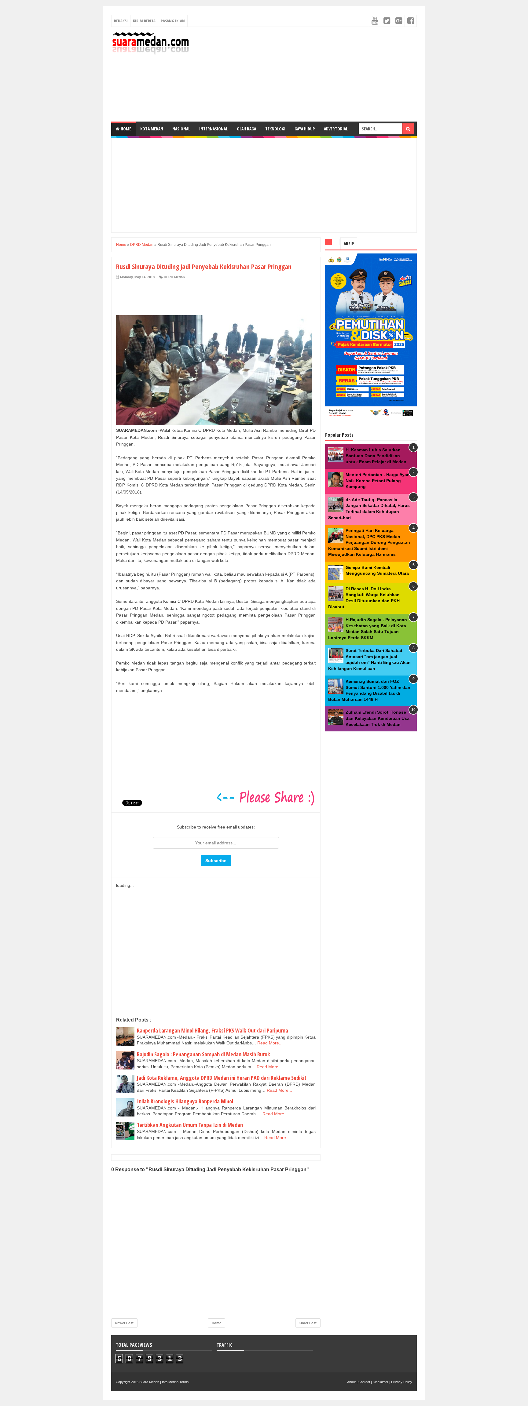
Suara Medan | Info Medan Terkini (164, 1382)
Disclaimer (380, 1382)
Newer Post (124, 1323)
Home (125, 129)
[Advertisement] (305, 74)
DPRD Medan (174, 277)
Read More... (270, 1042)
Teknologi (275, 129)
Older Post (308, 1323)
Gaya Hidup (305, 129)
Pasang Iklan (173, 21)
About (351, 1382)
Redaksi (121, 21)
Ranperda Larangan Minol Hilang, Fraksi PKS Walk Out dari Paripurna (212, 1030)
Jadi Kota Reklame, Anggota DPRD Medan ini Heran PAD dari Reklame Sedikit (221, 1077)
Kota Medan (151, 129)
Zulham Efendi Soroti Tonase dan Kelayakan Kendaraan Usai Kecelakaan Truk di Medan (378, 718)
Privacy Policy (401, 1382)
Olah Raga (246, 129)
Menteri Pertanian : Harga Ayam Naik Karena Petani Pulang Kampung (378, 480)
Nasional (181, 129)
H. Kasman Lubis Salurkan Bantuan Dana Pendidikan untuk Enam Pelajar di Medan (376, 455)
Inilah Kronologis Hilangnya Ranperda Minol (185, 1101)
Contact (364, 1382)
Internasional (213, 129)
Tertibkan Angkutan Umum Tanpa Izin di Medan (190, 1124)
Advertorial (336, 129)
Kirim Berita (144, 21)
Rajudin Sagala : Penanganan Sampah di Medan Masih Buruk (203, 1054)
